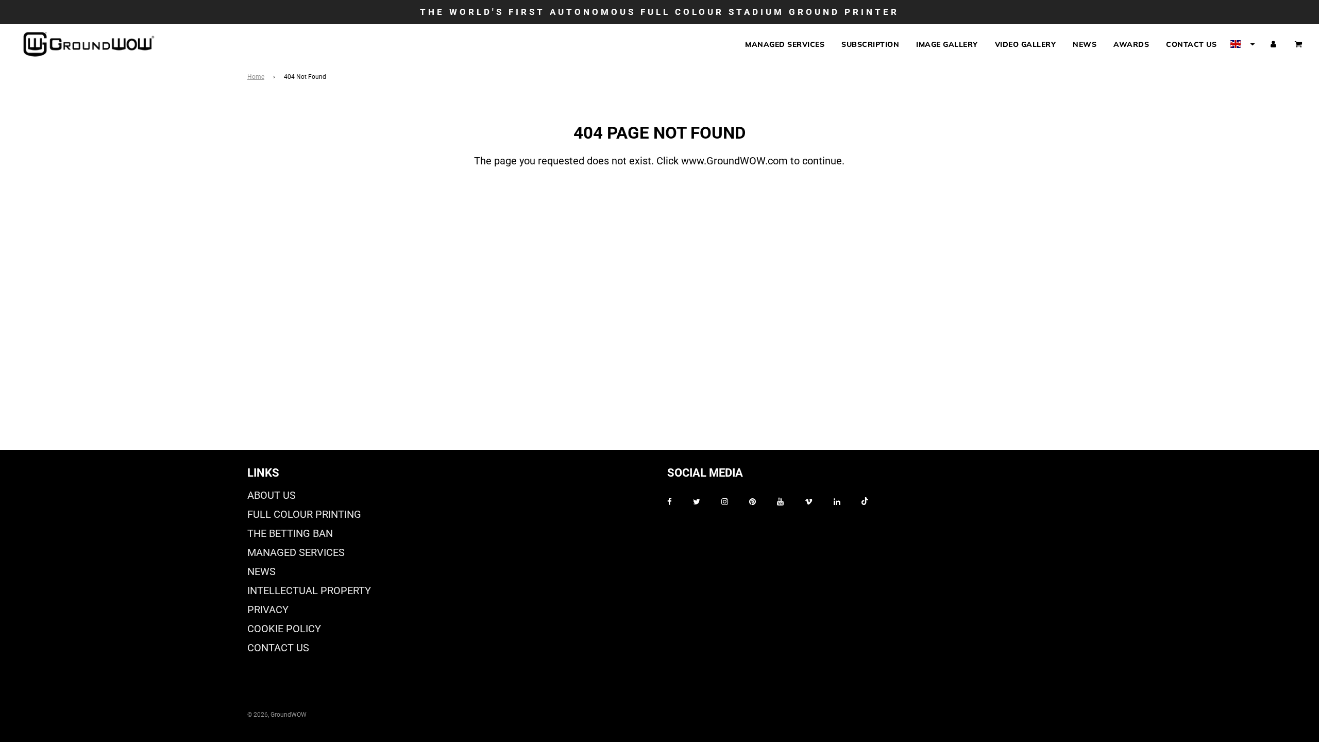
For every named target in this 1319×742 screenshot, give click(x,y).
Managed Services (784, 44)
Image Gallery (947, 44)
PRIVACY (268, 609)
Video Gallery (1025, 44)
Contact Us (1191, 44)
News (1084, 44)
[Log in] (1273, 44)
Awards (1131, 44)
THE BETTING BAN (290, 533)
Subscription (870, 44)
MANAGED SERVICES (296, 552)
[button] (1242, 44)
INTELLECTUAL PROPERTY (309, 590)
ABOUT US (271, 495)
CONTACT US (278, 648)
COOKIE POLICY (284, 628)
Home (255, 76)
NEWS (261, 571)
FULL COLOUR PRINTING (304, 514)
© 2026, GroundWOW (277, 714)
